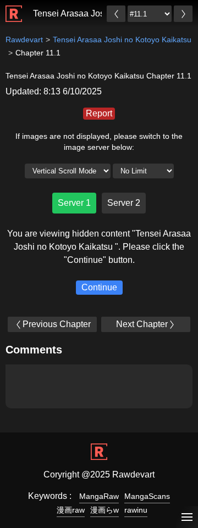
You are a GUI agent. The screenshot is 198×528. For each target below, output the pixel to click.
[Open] (187, 517)
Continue (99, 287)
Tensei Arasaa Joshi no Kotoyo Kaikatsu (122, 39)
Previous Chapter (57, 324)
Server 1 (74, 202)
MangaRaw (99, 496)
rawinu (135, 509)
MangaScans (147, 496)
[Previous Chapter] (116, 13)
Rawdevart (24, 39)
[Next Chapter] (183, 13)
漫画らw (104, 509)
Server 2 (123, 202)
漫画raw (71, 509)
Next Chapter (142, 324)
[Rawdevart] (14, 8)
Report (99, 113)
